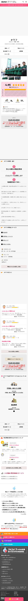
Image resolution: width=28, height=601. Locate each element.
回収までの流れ (7, 244)
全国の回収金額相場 (6, 582)
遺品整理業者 (6, 561)
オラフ (25, 5)
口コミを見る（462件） (14, 351)
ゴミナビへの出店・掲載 (7, 569)
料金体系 (5, 232)
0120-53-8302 (14, 120)
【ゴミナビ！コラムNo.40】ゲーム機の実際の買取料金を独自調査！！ (14, 507)
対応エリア (5, 240)
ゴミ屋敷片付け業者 (10, 5)
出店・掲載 (16, 594)
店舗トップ (7, 48)
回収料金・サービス (8, 236)
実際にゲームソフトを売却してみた (10, 503)
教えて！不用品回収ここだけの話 (14, 491)
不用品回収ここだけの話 (7, 580)
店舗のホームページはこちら (14, 359)
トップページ (3, 5)
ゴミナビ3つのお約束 (6, 578)
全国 (16, 5)
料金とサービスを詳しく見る (14, 266)
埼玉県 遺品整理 (8, 540)
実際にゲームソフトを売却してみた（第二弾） (12, 505)
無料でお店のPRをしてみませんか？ (14, 523)
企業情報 (21, 51)
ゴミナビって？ (4, 592)
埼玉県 (18, 5)
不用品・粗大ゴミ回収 (14, 388)
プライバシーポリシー (5, 593)
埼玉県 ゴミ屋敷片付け (9, 537)
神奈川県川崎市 (13, 443)
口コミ (7, 54)
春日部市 (22, 5)
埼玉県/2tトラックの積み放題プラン (9, 478)
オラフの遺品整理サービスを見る (14, 408)
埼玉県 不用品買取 (8, 544)
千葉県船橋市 (12, 455)
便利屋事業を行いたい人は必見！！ (10, 509)
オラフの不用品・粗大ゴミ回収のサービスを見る (14, 392)
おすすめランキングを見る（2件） (14, 467)
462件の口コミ (15, 87)
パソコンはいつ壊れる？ (7, 501)
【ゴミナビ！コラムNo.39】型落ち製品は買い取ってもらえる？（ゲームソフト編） (14, 511)
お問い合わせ (5, 573)
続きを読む (19, 314)
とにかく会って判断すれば (8, 311)
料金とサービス (21, 48)
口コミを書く (15, 599)
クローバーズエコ (14, 445)
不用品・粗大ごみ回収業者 (9, 557)
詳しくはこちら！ (14, 528)
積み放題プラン (7, 51)
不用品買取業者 (6, 564)
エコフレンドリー (14, 457)
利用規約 (15, 592)
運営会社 (15, 593)
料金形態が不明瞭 (6, 341)
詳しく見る (15, 111)
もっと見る (23, 513)
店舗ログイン (5, 571)
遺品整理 (14, 405)
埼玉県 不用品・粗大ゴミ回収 (11, 533)
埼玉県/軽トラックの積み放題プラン (9, 476)
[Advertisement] (14, 21)
